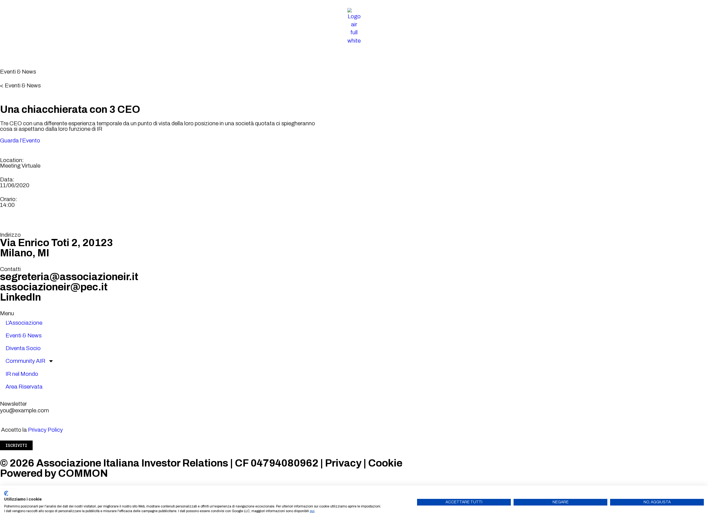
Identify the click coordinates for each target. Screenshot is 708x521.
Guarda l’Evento (20, 140)
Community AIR (25, 361)
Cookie (385, 463)
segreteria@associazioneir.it (69, 276)
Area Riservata (24, 387)
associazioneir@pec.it (54, 287)
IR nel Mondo (22, 374)
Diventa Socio (23, 348)
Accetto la (32, 430)
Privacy (343, 463)
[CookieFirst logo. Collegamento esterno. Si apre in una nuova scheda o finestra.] (6, 493)
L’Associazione (24, 323)
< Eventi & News (20, 85)
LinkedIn (20, 297)
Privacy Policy (45, 430)
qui (312, 511)
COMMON (83, 473)
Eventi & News (23, 335)
